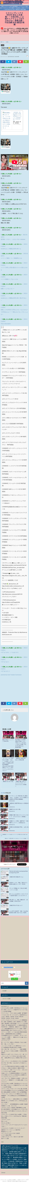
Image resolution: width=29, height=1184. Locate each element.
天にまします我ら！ (6, 1123)
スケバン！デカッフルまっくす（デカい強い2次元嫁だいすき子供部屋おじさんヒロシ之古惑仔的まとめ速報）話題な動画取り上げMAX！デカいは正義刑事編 (14, 1090)
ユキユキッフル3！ (6, 1119)
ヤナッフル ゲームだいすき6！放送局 (10, 1133)
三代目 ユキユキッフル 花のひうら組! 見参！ (12, 1136)
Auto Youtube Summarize (14, 674)
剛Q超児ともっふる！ (6, 1131)
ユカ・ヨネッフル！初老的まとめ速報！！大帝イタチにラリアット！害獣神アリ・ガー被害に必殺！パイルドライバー (14, 1080)
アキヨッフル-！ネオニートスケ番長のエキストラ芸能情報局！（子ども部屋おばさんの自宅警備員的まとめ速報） (14, 1095)
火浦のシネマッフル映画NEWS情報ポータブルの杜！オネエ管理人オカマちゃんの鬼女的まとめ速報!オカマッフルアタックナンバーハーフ (14, 1075)
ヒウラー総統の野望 (6, 1135)
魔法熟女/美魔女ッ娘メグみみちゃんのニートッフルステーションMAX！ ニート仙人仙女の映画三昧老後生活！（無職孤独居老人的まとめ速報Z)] (14, 1032)
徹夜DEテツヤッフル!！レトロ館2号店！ (11, 1129)
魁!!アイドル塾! (5, 1138)
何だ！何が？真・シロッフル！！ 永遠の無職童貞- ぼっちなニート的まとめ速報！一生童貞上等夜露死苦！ (14, 1051)
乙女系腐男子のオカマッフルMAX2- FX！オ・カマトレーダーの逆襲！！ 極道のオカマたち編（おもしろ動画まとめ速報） (14, 1037)
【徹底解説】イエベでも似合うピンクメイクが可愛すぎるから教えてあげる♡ (14, 835)
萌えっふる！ (4, 1121)
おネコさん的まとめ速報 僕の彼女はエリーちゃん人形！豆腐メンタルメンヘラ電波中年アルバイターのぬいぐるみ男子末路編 (14, 1009)
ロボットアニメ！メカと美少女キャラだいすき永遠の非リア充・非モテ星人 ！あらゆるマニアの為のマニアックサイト (14, 1063)
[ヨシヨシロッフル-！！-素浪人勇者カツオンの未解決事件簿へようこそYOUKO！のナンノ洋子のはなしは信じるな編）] (14, 1100)
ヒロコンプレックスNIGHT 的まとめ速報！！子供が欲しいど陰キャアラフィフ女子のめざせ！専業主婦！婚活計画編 (14, 1116)
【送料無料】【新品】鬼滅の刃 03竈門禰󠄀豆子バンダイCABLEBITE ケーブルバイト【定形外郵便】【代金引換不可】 (17, 116)
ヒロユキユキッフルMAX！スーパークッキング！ (13, 1128)
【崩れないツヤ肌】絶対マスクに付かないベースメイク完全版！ (15, 838)
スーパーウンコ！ (5, 1040)
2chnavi (3, 1172)
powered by (4, 674)
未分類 (2, 45)
